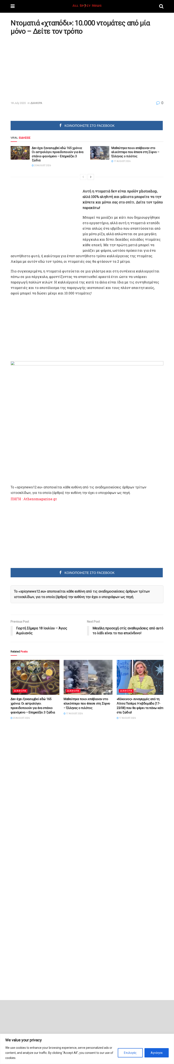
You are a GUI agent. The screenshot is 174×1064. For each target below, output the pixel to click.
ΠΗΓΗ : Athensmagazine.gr (34, 499)
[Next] (91, 177)
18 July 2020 (18, 103)
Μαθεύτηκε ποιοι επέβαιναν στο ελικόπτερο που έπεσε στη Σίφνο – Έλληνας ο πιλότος (135, 152)
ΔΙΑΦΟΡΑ (36, 103)
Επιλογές (130, 1052)
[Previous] (83, 177)
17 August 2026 (121, 161)
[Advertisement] (46, 68)
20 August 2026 (42, 165)
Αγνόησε (157, 1052)
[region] (87, 1049)
